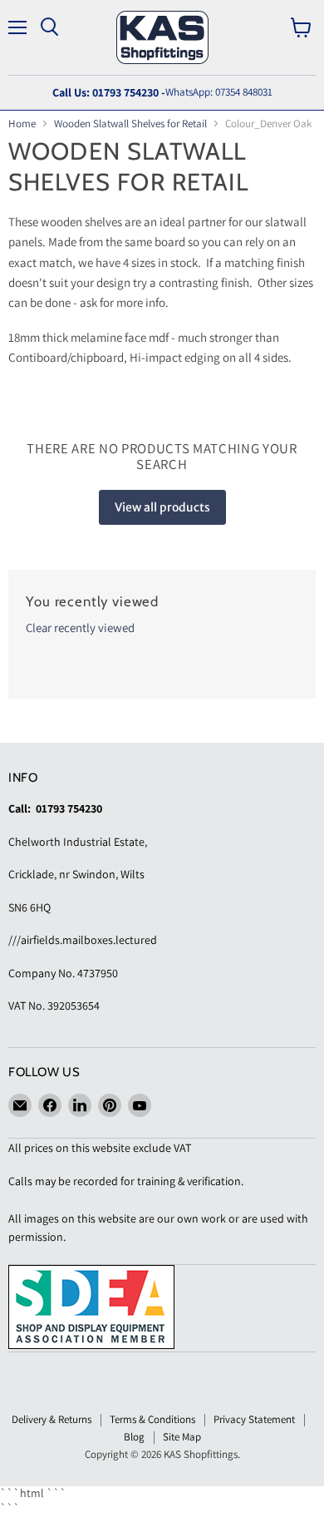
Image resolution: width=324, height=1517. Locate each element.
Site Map (182, 1437)
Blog (134, 1437)
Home (22, 123)
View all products (162, 507)
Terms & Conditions (152, 1419)
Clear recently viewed (80, 627)
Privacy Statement (254, 1419)
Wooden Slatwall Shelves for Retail (130, 123)
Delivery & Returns (51, 1419)
